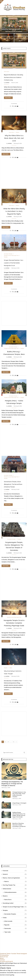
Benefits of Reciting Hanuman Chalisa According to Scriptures (19, 825)
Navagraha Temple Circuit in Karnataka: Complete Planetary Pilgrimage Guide (14, 623)
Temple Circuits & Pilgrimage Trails (14, 907)
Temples (14, 910)
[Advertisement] (14, 173)
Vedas (14, 917)
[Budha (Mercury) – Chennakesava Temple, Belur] (14, 338)
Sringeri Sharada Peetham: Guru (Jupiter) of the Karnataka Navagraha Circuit (13, 262)
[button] (2, 28)
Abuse (2, 958)
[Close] (2, 2)
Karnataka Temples (15, 914)
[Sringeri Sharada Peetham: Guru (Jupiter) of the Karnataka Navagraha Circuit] (14, 242)
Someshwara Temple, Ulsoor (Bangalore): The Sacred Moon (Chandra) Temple (13, 484)
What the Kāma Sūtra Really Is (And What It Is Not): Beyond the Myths (14, 211)
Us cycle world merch (6, 961)
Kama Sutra (15, 899)
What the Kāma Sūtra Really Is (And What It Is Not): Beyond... (21, 38)
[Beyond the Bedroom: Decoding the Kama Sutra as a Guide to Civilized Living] (14, 24)
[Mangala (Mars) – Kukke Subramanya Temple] (14, 387)
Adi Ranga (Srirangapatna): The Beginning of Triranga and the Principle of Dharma (12, 783)
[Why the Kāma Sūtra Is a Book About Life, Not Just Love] (14, 124)
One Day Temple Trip (14, 885)
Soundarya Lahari (14, 903)
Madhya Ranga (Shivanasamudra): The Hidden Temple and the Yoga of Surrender (18, 815)
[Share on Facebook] (12, 106)
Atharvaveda (15, 921)
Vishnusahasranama (15, 892)
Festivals (14, 870)
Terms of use (4, 956)
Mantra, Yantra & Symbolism (14, 878)
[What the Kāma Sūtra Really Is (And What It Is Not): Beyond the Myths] (14, 197)
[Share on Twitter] (14, 106)
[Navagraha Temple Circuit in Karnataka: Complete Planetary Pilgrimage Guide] (14, 608)
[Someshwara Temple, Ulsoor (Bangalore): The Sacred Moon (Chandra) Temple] (14, 464)
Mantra (15, 881)
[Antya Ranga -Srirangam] (6, 805)
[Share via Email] (17, 106)
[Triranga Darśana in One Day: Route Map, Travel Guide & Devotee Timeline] (6, 794)
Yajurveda (15, 932)
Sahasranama (14, 888)
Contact (2, 960)
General (14, 874)
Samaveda (15, 928)
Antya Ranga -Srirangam (19, 803)
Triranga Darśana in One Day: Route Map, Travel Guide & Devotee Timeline (19, 794)
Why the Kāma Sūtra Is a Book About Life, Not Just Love (7, 38)
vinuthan (7, 82)
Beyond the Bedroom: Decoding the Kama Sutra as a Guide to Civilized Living (13, 77)
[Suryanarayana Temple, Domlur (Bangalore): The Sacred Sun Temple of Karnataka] (14, 530)
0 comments (14, 103)
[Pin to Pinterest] (15, 106)
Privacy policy (4, 955)
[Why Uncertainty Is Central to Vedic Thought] (14, 656)
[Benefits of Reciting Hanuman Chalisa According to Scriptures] (6, 826)
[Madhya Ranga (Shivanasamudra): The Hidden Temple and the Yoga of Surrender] (6, 815)
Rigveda (15, 925)
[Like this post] (10, 106)
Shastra (14, 896)
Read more (8, 97)
